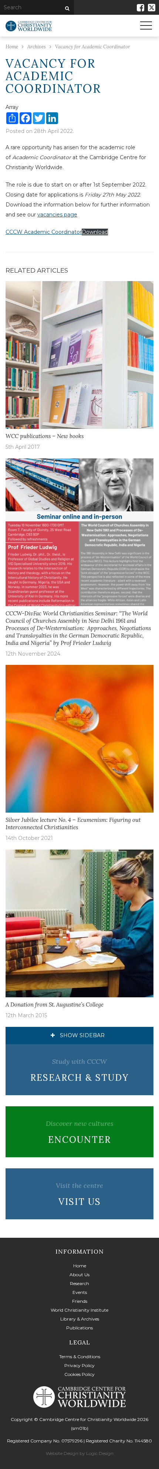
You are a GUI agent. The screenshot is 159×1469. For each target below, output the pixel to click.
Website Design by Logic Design (80, 1453)
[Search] (66, 8)
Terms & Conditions (79, 1356)
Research (79, 1283)
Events (79, 1292)
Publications (79, 1327)
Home (79, 1265)
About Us (79, 1274)
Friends (79, 1301)
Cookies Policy (79, 1374)
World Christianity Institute (79, 1310)
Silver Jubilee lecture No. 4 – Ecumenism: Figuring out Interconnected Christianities (73, 823)
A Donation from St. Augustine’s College (55, 1004)
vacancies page (57, 214)
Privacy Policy (79, 1365)
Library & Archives (79, 1319)
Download (95, 232)
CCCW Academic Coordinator (44, 232)
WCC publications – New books (45, 436)
